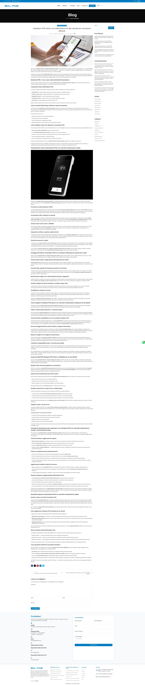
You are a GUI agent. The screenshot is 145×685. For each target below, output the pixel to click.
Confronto (97, 123)
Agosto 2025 (97, 109)
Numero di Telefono (79, 631)
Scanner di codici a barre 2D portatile (72, 678)
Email (63, 597)
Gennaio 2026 (97, 99)
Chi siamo (83, 673)
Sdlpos (69, 683)
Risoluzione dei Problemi (100, 140)
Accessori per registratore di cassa (72, 668)
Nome (32, 597)
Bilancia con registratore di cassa (56, 679)
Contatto (83, 675)
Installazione (97, 130)
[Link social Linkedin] (40, 566)
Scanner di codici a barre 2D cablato (72, 680)
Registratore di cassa (54, 667)
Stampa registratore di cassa (55, 673)
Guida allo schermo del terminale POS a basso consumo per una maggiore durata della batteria (103, 42)
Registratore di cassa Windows (55, 671)
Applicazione (97, 121)
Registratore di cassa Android (55, 669)
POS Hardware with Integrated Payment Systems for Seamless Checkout (104, 90)
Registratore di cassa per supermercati (57, 675)
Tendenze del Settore (74, 18)
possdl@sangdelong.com (61, 33)
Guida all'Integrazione (99, 132)
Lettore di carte (68, 676)
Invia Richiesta (93, 644)
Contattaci (92, 5)
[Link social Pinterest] (140, 1)
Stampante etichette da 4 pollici (71, 674)
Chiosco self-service (53, 677)
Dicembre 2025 (98, 101)
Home (67, 18)
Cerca (96, 25)
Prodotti (83, 671)
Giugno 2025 (97, 113)
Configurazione (98, 125)
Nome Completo (78, 620)
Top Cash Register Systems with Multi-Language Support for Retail (104, 66)
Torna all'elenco (62, 572)
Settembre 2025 (98, 107)
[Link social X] (135, 1)
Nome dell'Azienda (98, 620)
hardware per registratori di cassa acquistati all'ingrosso (72, 352)
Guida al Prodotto (98, 138)
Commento (33, 584)
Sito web (32, 602)
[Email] (31, 637)
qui (72, 299)
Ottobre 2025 (97, 105)
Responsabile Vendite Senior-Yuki (38, 655)
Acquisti (96, 134)
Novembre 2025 (98, 103)
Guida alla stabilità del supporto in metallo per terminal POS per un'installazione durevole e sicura (104, 51)
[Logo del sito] (11, 5)
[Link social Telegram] (43, 566)
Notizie (83, 677)
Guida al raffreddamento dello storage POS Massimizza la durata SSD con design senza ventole (104, 37)
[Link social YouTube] (138, 1)
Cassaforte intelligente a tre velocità (72, 670)
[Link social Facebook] (134, 1)
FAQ (82, 679)
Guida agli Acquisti (98, 136)
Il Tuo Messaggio (78, 636)
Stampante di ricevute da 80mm (71, 672)
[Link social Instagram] (136, 1)
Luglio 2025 (97, 111)
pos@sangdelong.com (16, 1)
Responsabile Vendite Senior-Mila (38, 647)
